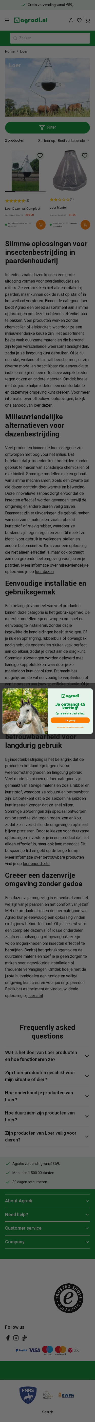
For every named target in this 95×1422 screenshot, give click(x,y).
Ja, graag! (70, 720)
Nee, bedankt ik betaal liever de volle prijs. (70, 727)
